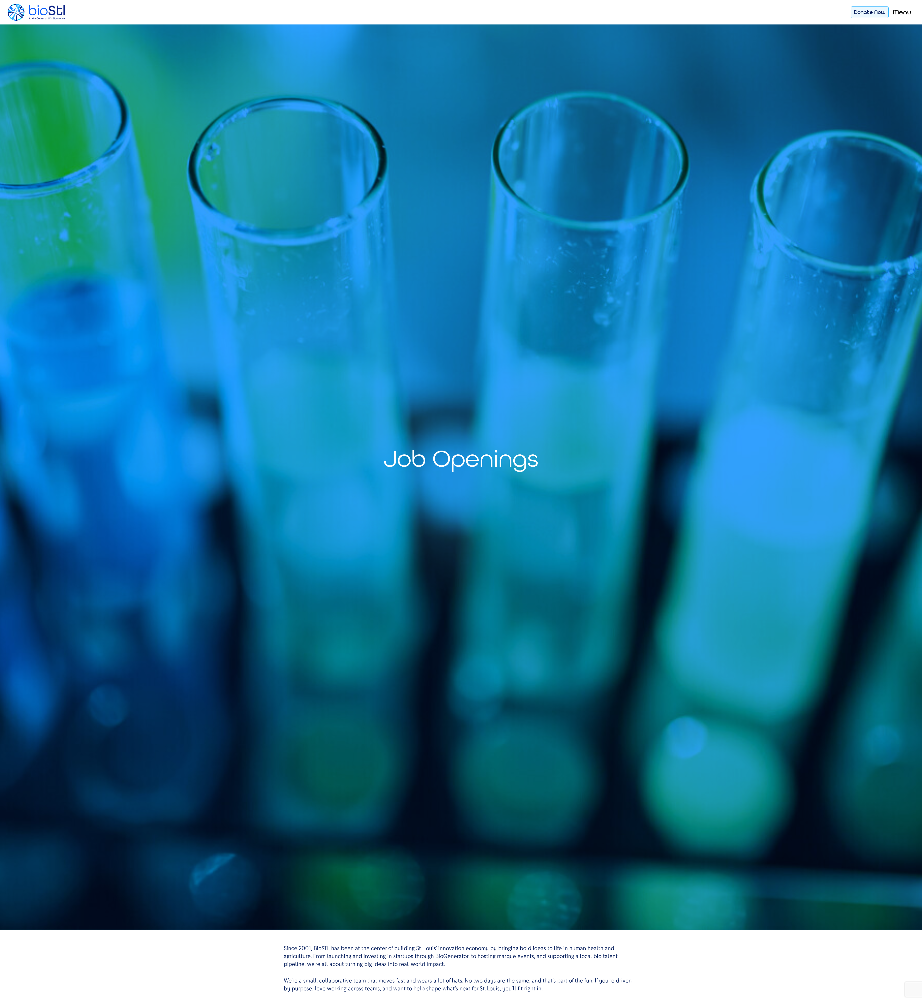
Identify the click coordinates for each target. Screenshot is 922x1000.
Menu (902, 12)
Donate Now (870, 12)
